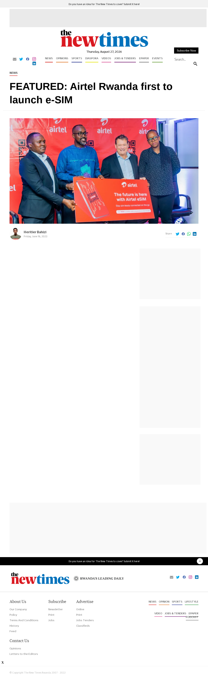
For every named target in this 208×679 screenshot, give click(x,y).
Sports (77, 58)
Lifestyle (191, 601)
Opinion (164, 601)
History (14, 625)
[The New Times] (104, 46)
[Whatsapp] (189, 234)
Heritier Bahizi (35, 232)
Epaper (144, 58)
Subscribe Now (186, 50)
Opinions (62, 58)
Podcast (192, 617)
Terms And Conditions (24, 620)
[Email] (14, 59)
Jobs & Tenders (125, 58)
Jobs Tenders (85, 620)
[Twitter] (21, 59)
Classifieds (83, 625)
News (49, 58)
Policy (13, 614)
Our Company (18, 609)
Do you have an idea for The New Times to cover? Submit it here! (104, 4)
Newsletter (55, 609)
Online (80, 609)
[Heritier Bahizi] (16, 239)
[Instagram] (34, 59)
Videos (106, 58)
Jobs (51, 620)
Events (157, 58)
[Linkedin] (34, 64)
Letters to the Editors (24, 653)
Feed (13, 631)
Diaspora (91, 58)
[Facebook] (27, 59)
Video (158, 613)
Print (51, 614)
